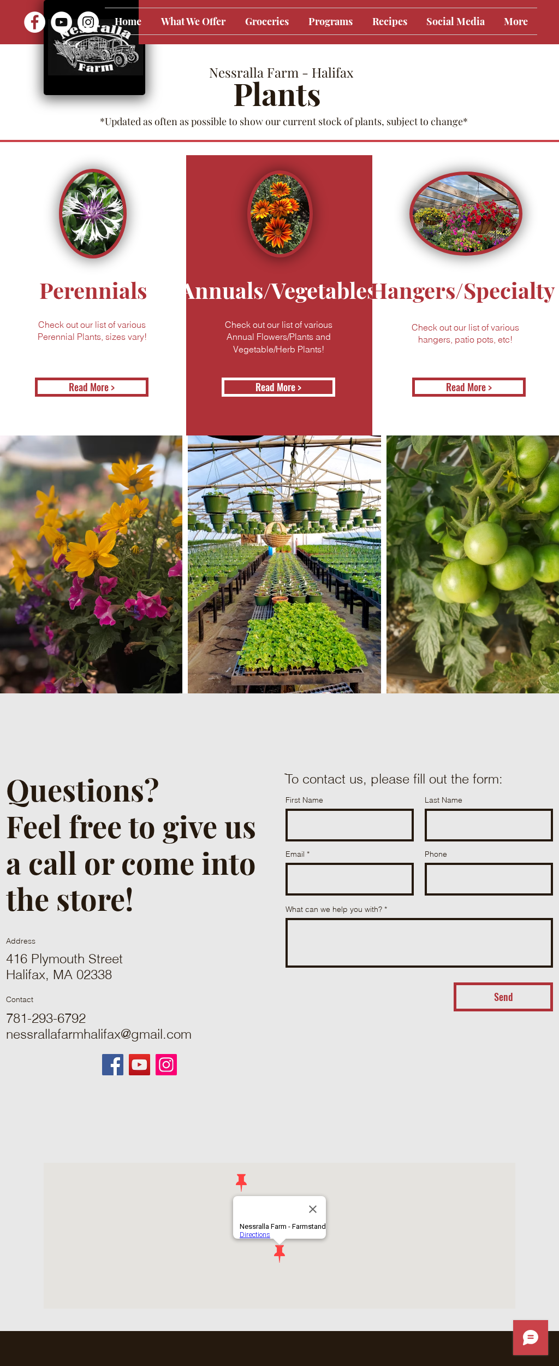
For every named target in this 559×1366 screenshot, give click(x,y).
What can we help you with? (334, 909)
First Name (304, 800)
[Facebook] (34, 22)
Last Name (443, 800)
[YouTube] (61, 22)
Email (295, 854)
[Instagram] (88, 22)
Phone (436, 854)
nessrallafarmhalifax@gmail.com (99, 1034)
